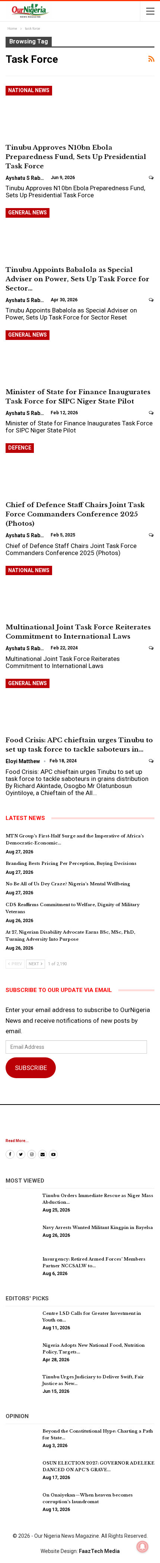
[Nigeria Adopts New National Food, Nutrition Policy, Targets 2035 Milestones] (22, 1354)
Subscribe (31, 1067)
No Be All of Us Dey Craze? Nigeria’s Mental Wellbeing (68, 883)
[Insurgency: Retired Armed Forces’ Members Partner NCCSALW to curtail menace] (22, 1268)
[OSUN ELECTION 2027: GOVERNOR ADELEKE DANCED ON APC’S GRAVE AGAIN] (22, 1471)
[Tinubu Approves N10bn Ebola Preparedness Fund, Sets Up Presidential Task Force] (45, 111)
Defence (19, 448)
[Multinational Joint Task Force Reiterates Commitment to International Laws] (45, 591)
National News (28, 90)
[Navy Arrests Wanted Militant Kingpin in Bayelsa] (22, 1236)
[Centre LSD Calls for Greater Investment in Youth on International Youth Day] (22, 1322)
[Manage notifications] (142, 1547)
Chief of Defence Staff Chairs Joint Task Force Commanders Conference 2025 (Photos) (75, 514)
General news (27, 212)
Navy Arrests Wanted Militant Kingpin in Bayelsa (97, 1227)
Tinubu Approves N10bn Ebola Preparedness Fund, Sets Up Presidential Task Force (76, 157)
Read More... (17, 1141)
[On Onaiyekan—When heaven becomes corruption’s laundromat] (22, 1503)
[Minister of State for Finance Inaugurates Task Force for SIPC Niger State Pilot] (45, 355)
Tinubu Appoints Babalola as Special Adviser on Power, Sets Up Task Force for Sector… (77, 279)
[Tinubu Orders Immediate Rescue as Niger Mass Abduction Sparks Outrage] (22, 1204)
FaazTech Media (99, 1551)
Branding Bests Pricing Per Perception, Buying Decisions (71, 863)
